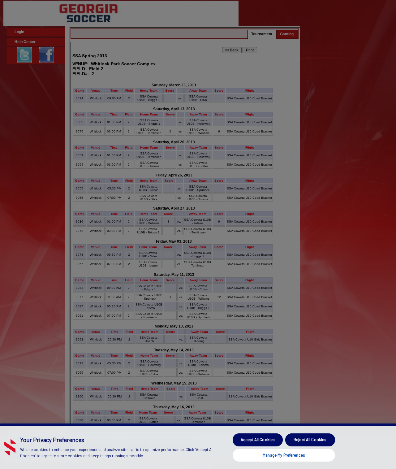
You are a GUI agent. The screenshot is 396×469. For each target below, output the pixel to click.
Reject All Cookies (310, 439)
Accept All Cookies (258, 439)
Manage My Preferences (284, 454)
